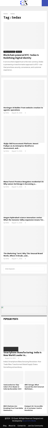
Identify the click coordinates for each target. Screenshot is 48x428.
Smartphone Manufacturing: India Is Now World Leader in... (22, 354)
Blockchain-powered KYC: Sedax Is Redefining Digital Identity (21, 56)
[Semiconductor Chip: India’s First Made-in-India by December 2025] (13, 377)
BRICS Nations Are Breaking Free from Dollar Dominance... (13, 408)
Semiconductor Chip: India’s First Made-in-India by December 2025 (12, 386)
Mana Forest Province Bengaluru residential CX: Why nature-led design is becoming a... (23, 183)
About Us (12, 426)
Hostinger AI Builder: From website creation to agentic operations (23, 109)
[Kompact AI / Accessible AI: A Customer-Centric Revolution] (35, 398)
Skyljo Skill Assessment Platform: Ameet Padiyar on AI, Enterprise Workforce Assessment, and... (20, 146)
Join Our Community (35, 426)
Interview (18, 51)
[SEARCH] (42, 269)
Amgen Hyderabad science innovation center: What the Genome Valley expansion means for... (23, 219)
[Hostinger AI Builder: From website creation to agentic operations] (24, 93)
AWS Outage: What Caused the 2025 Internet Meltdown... (34, 386)
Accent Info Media (29, 421)
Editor (7, 113)
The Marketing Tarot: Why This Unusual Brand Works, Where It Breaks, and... (23, 254)
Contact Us (22, 426)
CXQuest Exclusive (9, 51)
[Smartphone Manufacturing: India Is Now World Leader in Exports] (24, 338)
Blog (4, 426)
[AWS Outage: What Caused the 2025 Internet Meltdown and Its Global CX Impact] (35, 377)
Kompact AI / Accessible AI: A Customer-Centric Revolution (34, 408)
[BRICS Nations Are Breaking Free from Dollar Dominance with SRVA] (13, 398)
